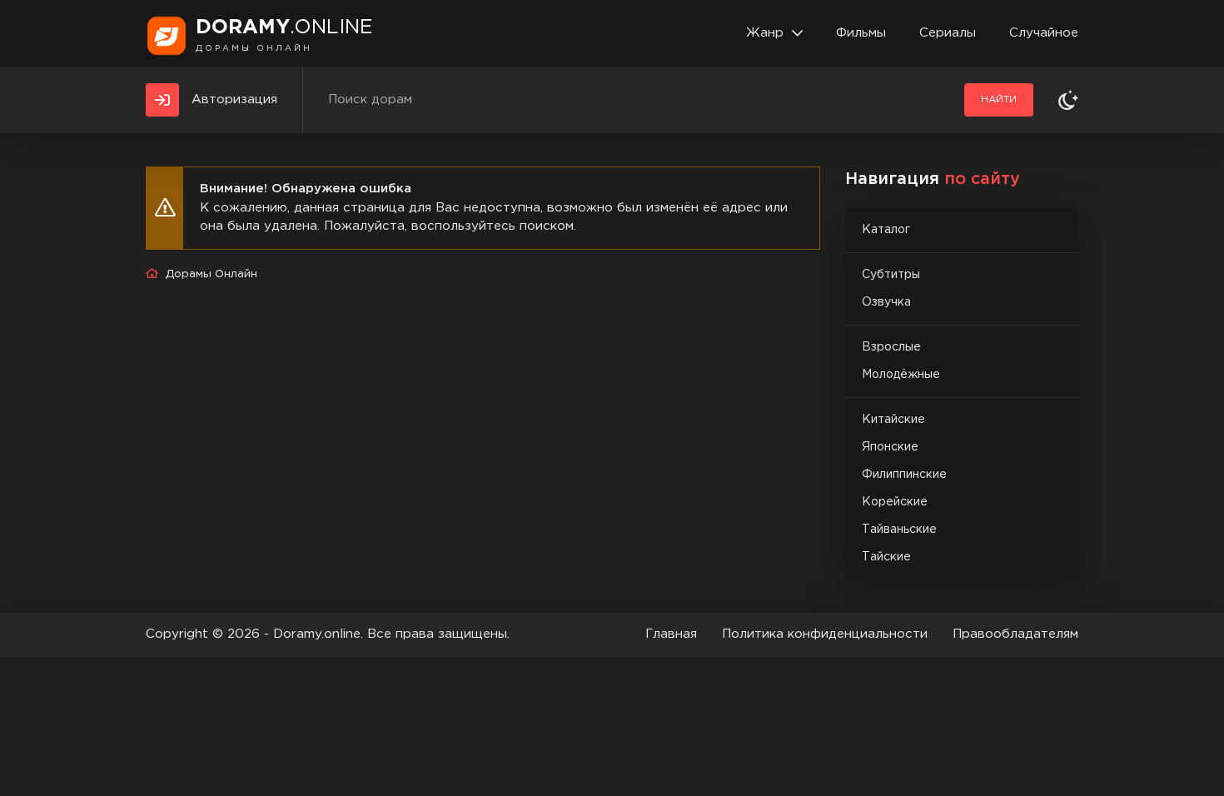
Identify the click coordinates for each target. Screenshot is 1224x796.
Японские (890, 447)
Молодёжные (901, 375)
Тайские (886, 557)
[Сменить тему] (1068, 100)
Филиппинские (904, 475)
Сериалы (947, 32)
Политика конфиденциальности (825, 634)
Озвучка (886, 302)
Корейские (895, 502)
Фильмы (861, 32)
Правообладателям (1015, 634)
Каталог (886, 230)
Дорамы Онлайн (211, 274)
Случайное (1043, 32)
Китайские (893, 420)
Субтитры (891, 275)
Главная (671, 634)
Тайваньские (899, 530)
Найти (999, 99)
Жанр (765, 32)
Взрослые (891, 347)
